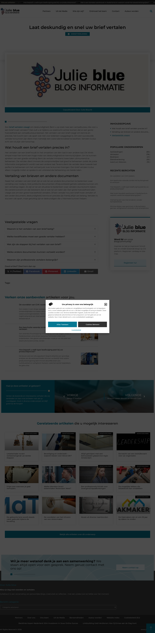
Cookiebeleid (76, 330)
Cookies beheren (92, 324)
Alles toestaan (62, 324)
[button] (106, 304)
